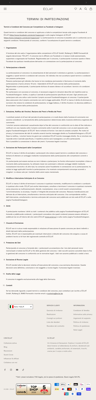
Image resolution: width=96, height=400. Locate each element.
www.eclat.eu (50, 217)
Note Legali (77, 330)
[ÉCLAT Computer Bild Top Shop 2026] (33, 389)
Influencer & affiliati (11, 359)
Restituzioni (51, 314)
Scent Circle (8, 355)
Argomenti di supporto (81, 318)
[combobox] (20, 306)
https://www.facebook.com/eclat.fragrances (27, 35)
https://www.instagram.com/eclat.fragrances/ (21, 38)
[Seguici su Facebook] (5, 370)
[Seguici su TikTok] (23, 370)
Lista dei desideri (53, 322)
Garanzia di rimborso (55, 310)
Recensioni (8, 351)
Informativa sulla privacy (82, 314)
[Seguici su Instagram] (11, 370)
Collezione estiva (10, 343)
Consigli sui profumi (54, 318)
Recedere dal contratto (55, 326)
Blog (5, 347)
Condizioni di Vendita (81, 310)
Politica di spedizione (81, 326)
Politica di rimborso (80, 322)
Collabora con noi (10, 362)
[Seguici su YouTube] (17, 370)
